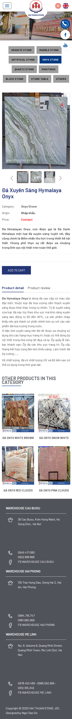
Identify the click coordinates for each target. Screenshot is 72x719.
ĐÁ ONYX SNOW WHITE (54, 438)
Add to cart (16, 270)
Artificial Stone (23, 59)
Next (60, 178)
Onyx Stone (50, 59)
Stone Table (39, 78)
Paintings (48, 69)
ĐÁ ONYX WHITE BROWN (18, 438)
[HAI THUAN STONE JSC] (36, 7)
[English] (65, 6)
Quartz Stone (24, 69)
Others (61, 78)
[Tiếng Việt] (58, 6)
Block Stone (14, 78)
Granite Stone (21, 50)
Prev (12, 178)
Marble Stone (49, 50)
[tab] (13, 288)
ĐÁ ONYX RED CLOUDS (18, 490)
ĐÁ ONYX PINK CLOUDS (54, 490)
